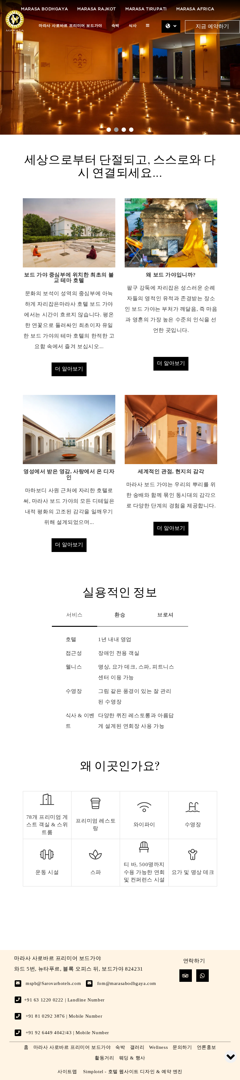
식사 (133, 25)
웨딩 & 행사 (132, 1057)
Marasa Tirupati (146, 9)
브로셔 (165, 615)
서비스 (74, 615)
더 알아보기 (69, 369)
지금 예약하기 (212, 26)
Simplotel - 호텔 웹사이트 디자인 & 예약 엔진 (132, 1071)
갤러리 (137, 1047)
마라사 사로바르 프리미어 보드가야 (70, 25)
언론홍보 (206, 1047)
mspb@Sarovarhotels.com (53, 983)
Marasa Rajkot (96, 9)
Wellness (158, 1047)
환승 (119, 615)
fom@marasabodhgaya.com (126, 983)
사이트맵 (67, 1071)
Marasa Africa (195, 9)
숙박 (115, 25)
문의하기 (182, 1047)
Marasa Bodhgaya (44, 9)
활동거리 (104, 1057)
